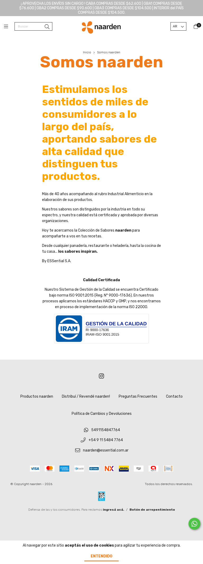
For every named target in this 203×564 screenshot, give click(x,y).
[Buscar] (47, 27)
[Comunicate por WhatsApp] (194, 524)
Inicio (87, 52)
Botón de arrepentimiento (152, 509)
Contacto (174, 396)
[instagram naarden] (101, 376)
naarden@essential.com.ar (105, 450)
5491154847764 (105, 430)
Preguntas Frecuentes (138, 396)
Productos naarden (36, 396)
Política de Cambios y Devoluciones (102, 413)
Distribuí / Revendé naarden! (86, 396)
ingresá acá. (113, 509)
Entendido (101, 556)
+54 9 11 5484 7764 (106, 440)
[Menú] (9, 27)
